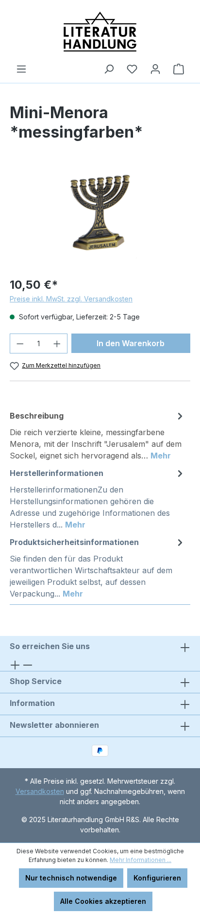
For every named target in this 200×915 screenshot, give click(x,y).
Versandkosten (40, 791)
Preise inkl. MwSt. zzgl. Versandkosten (71, 299)
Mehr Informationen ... (140, 859)
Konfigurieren (157, 878)
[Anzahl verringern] (20, 343)
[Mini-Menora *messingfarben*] (99, 214)
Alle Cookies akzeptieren (103, 901)
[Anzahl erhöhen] (57, 343)
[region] (100, 214)
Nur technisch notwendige (71, 878)
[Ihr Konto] (155, 69)
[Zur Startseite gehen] (100, 32)
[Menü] (21, 69)
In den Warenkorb (131, 343)
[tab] (97, 435)
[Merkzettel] (132, 69)
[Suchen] (108, 69)
